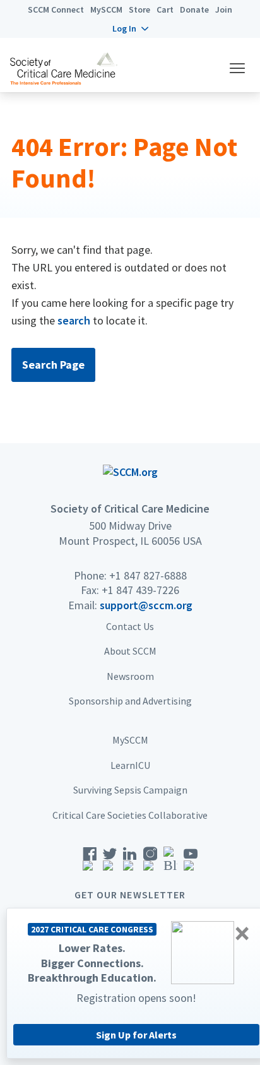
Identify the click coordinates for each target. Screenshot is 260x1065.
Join (223, 9)
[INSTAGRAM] (150, 862)
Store (139, 9)
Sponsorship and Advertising (130, 700)
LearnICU (130, 765)
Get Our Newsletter (130, 894)
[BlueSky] (170, 862)
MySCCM (106, 9)
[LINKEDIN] (130, 862)
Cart (165, 9)
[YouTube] (190, 862)
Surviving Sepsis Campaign (130, 789)
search (73, 320)
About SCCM (130, 651)
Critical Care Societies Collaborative (130, 815)
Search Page (53, 364)
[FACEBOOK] (90, 862)
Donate (194, 9)
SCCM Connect (56, 9)
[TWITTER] (110, 862)
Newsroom (130, 676)
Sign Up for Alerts (136, 1034)
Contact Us (130, 626)
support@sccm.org (146, 605)
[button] (130, 28)
